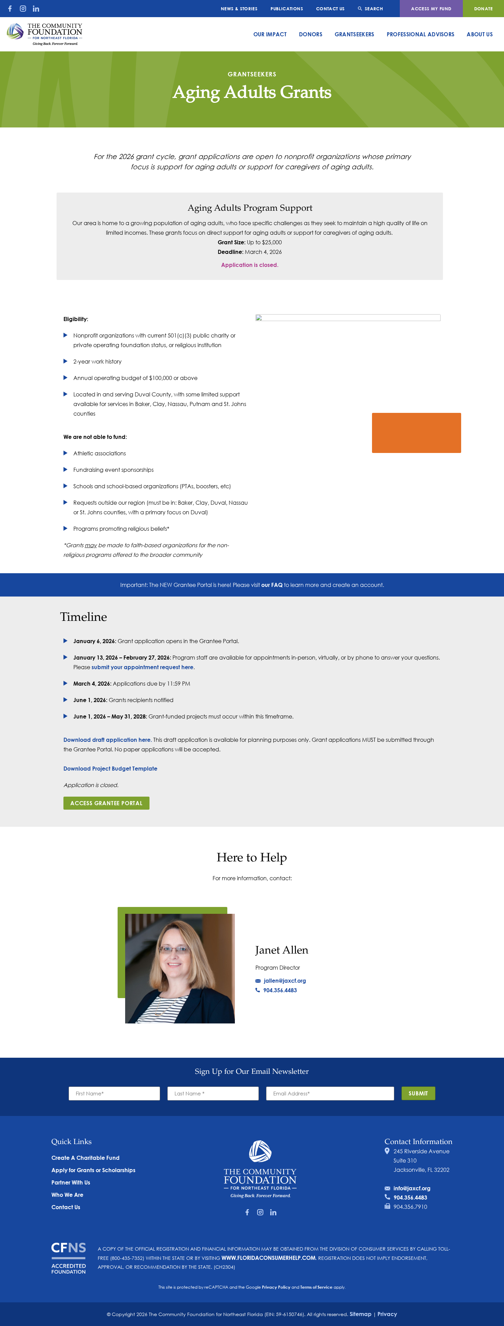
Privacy (387, 1314)
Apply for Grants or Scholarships (93, 1170)
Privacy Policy (276, 1287)
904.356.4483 (280, 990)
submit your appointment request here (142, 667)
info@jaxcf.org (412, 1188)
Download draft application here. (107, 739)
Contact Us (330, 8)
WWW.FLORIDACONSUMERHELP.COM (268, 1257)
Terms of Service (316, 1287)
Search (374, 8)
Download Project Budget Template (110, 768)
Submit (418, 1093)
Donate (483, 8)
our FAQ (272, 584)
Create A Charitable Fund (85, 1157)
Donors (310, 34)
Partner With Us (70, 1182)
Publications (287, 8)
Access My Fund (431, 8)
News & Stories (239, 8)
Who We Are (67, 1194)
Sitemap (361, 1314)
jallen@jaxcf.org (285, 980)
